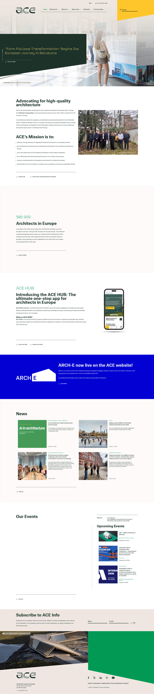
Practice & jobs (98, 9)
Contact (126, 683)
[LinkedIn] (101, 678)
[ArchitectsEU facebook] (88, 678)
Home (45, 9)
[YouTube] (113, 678)
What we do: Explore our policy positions (36, 176)
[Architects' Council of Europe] (26, 675)
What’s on (64, 9)
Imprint (90, 683)
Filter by (99, 517)
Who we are (53, 9)
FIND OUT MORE (22, 255)
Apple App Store (23, 344)
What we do (75, 9)
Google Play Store (36, 344)
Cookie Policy (105, 683)
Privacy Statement (117, 683)
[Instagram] (107, 678)
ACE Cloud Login (102, 3)
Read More (64, 383)
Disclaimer (97, 683)
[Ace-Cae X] (94, 678)
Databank (86, 9)
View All (21, 491)
